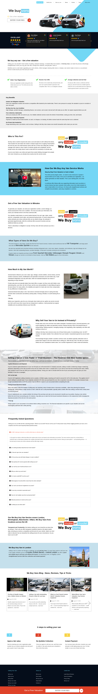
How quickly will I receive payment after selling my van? (24, 461)
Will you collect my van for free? (18, 471)
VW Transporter (73, 244)
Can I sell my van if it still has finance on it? (21, 466)
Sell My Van (49, 2)
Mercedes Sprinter (23, 245)
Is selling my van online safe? (18, 504)
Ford (35, 253)
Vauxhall (40, 253)
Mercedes (48, 253)
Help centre (87, 2)
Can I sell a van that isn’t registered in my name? (22, 485)
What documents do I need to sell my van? (21, 499)
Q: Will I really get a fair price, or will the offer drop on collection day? (27, 432)
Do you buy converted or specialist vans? (21, 490)
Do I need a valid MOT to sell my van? (20, 476)
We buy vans (40, 2)
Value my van (58, 2)
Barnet (41, 552)
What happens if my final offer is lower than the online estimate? (26, 480)
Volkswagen (57, 253)
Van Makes (50, 255)
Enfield (35, 552)
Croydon (29, 552)
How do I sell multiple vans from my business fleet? (23, 495)
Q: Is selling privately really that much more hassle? (23, 447)
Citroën (78, 253)
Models (73, 2)
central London (51, 552)
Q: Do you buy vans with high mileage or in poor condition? (25, 457)
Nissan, (11, 255)
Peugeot (72, 253)
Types (80, 2)
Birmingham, (13, 520)
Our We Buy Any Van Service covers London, (26, 518)
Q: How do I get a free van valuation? (20, 452)
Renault (65, 253)
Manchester (24, 520)
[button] (91, 41)
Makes (66, 2)
